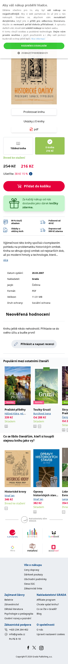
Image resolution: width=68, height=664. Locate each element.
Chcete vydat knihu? (48, 604)
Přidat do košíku (37, 186)
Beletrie (8, 599)
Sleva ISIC (29, 583)
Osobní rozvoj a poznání (17, 618)
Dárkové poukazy (33, 574)
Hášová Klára (12, 413)
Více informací (38, 38)
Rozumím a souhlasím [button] (34, 45)
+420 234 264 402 (18, 629)
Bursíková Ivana (42, 413)
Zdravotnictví (11, 604)
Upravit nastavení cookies (51, 634)
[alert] (34, 29)
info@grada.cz (17, 634)
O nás (40, 629)
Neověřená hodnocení (28, 314)
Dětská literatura (13, 609)
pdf (36, 129)
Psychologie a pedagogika (18, 613)
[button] (34, 53)
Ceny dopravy (31, 569)
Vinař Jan (10, 495)
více (5, 260)
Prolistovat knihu (34, 112)
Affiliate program (46, 599)
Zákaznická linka (33, 588)
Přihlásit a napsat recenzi (37, 344)
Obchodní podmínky (35, 579)
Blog (39, 613)
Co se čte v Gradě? (47, 609)
